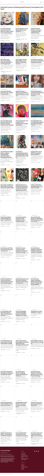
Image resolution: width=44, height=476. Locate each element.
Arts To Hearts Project (5, 450)
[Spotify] (36, 451)
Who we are (22, 464)
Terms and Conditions (24, 455)
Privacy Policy (23, 454)
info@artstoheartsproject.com (4, 452)
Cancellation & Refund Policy (24, 457)
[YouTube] (34, 451)
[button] (1, 2)
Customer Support (23, 459)
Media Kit (22, 469)
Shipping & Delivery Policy (25, 458)
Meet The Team (23, 453)
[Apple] (38, 451)
